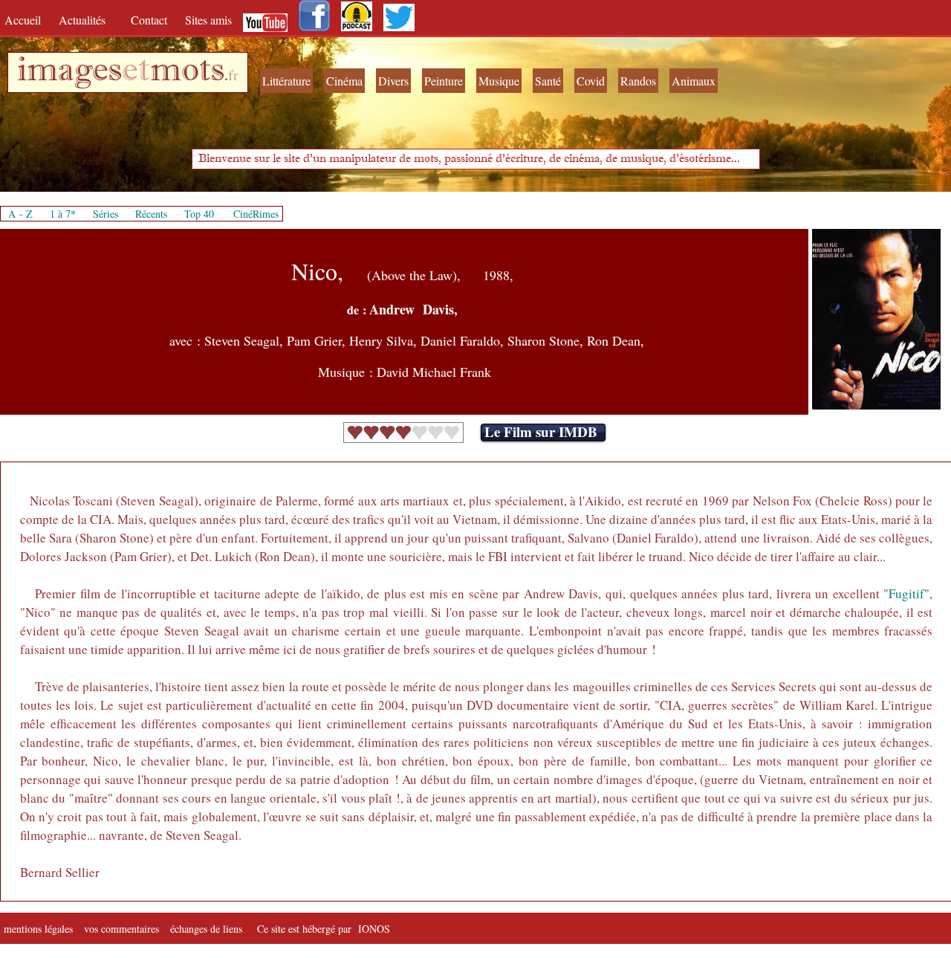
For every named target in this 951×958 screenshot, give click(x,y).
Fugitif (906, 593)
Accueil (26, 19)
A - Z (20, 214)
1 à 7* (63, 214)
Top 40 (199, 214)
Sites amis (208, 19)
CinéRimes (256, 214)
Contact (150, 19)
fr (233, 75)
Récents (151, 214)
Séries (105, 214)
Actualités (87, 19)
